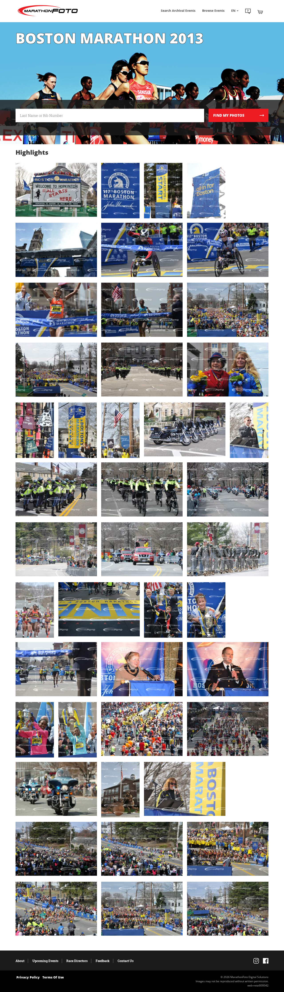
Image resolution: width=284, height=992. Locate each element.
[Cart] (260, 12)
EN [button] (233, 10)
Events (213, 10)
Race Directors (77, 961)
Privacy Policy (28, 977)
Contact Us (126, 961)
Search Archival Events (178, 10)
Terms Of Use (53, 977)
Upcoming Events (45, 961)
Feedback (103, 961)
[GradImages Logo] (48, 16)
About (20, 961)
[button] (248, 12)
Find (228, 115)
